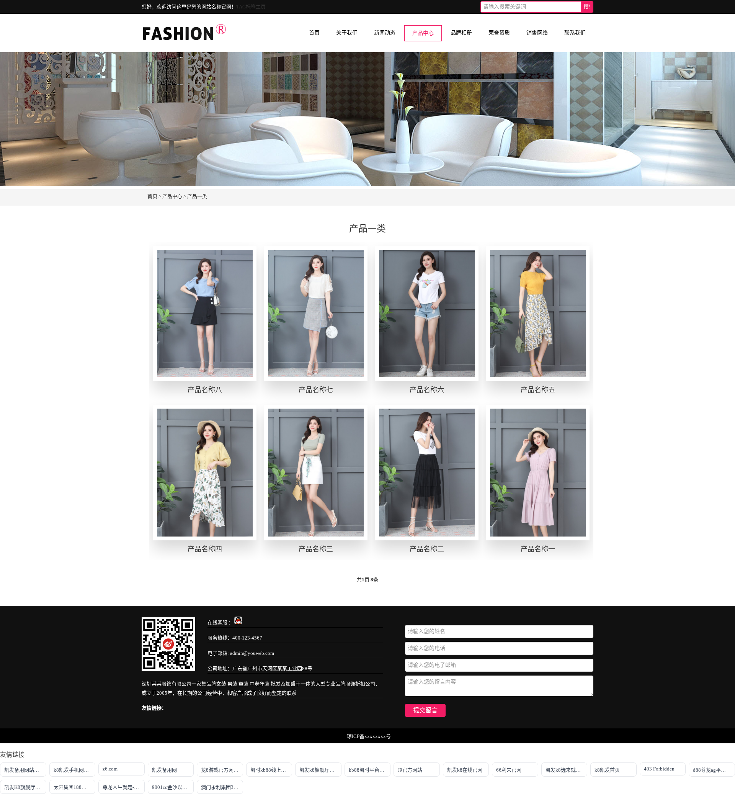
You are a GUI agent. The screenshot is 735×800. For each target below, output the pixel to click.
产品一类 (197, 196)
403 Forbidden (659, 769)
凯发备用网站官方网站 (25, 770)
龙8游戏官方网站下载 (222, 770)
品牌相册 (461, 33)
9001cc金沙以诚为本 (173, 787)
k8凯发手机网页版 (74, 770)
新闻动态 (384, 33)
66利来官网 (508, 770)
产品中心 (423, 33)
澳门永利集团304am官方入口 (222, 787)
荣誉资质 (499, 33)
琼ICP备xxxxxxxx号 (369, 736)
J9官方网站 (410, 770)
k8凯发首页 (607, 770)
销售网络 (537, 33)
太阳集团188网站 (72, 787)
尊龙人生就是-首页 (123, 787)
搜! (587, 7)
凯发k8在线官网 (464, 770)
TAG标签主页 (251, 7)
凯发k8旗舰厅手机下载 (320, 770)
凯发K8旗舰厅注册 (24, 787)
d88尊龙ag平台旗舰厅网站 (714, 770)
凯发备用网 (164, 770)
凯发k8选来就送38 (566, 770)
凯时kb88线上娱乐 (270, 770)
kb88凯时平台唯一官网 (370, 770)
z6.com (110, 769)
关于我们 (347, 33)
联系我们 (575, 33)
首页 (314, 33)
